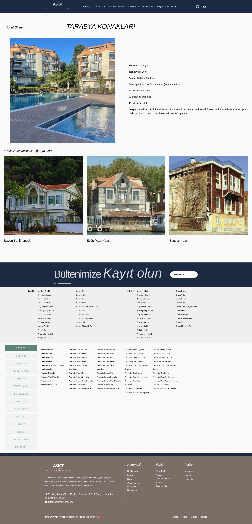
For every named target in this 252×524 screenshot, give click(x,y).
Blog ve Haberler (164, 6)
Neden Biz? (133, 6)
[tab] (21, 348)
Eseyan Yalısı (178, 240)
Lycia (48, 517)
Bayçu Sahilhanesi (17, 240)
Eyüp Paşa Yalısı (99, 240)
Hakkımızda (115, 6)
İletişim (146, 6)
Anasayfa (87, 6)
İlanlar (99, 6)
